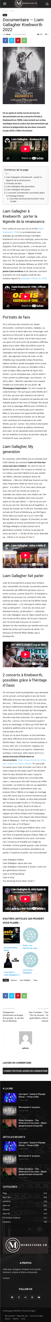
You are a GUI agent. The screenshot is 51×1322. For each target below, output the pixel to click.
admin (8, 34)
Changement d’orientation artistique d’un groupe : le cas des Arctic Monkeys (13, 1016)
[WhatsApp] (24, 40)
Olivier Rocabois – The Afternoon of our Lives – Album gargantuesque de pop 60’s (33, 1123)
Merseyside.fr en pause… (30, 1107)
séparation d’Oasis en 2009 (33, 278)
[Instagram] (32, 1297)
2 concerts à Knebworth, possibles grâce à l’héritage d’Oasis (25, 194)
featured (14, 980)
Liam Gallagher (25, 980)
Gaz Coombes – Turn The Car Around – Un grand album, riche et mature (38, 1016)
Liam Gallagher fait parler (18, 189)
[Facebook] (5, 40)
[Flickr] (25, 1297)
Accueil (5, 11)
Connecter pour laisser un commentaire (25, 1071)
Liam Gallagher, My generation (20, 186)
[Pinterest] (18, 40)
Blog (12, 11)
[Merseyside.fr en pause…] (9, 1111)
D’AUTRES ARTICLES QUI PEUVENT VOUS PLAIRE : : (27, 200)
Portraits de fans (14, 183)
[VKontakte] (38, 1297)
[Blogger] (12, 1297)
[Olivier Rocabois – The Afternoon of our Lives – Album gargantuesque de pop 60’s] (9, 1124)
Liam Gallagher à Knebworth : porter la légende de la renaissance (24, 178)
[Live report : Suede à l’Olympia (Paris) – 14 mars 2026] (9, 1097)
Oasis (35, 980)
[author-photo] (25, 1044)
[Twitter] (11, 40)
